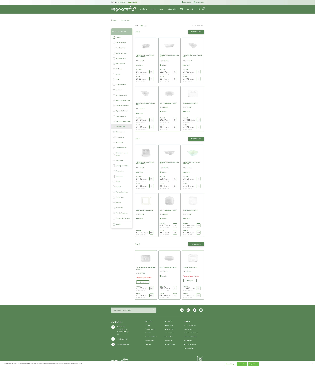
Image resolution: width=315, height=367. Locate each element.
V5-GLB (165, 271)
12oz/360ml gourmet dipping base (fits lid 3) (145, 56)
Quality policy (188, 340)
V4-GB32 (189, 168)
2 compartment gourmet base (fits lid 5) (145, 268)
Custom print (149, 340)
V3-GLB (165, 107)
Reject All (242, 364)
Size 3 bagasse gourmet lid (168, 103)
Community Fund (189, 348)
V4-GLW (142, 214)
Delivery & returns (151, 337)
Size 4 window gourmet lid (144, 210)
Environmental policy (190, 337)
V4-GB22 (165, 168)
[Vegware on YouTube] (201, 310)
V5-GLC (189, 271)
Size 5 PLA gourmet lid (190, 267)
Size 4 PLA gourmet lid (190, 210)
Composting (168, 340)
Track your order (150, 329)
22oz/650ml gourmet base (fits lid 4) (169, 163)
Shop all (147, 325)
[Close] (312, 364)
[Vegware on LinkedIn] (182, 310)
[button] (198, 2)
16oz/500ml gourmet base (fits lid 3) (192, 56)
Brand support (169, 333)
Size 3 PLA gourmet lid (190, 103)
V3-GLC (189, 107)
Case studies (168, 337)
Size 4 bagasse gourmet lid (168, 210)
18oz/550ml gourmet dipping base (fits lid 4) (145, 163)
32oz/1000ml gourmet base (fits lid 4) (191, 163)
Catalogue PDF (169, 329)
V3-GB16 (189, 61)
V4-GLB (165, 214)
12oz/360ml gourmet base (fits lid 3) (169, 56)
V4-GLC (189, 214)
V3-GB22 (142, 109)
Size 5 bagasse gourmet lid (168, 267)
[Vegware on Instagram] (188, 310)
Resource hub (169, 325)
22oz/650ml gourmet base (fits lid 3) (145, 104)
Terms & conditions (190, 344)
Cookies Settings (230, 364)
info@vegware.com (123, 344)
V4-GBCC (142, 168)
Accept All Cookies (253, 364)
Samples (148, 344)
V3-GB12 (165, 61)
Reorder (148, 333)
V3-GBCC (142, 61)
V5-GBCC (142, 273)
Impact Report (188, 329)
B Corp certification (190, 325)
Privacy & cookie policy (191, 333)
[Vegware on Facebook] (194, 310)
